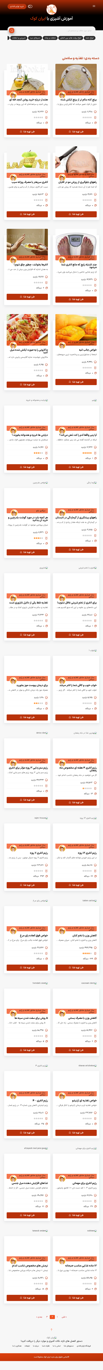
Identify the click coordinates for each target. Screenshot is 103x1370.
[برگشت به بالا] (51, 1330)
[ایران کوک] (51, 10)
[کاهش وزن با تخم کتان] (90, 900)
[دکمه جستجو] (11, 30)
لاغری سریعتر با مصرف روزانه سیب (30, 182)
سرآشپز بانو (40, 510)
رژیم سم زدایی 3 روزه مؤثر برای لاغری (28, 768)
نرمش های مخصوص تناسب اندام (30, 1266)
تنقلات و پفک (50, 37)
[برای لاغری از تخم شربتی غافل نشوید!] (88, 567)
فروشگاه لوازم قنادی (84, 1346)
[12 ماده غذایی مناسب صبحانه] (92, 1230)
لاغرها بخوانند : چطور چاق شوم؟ (31, 265)
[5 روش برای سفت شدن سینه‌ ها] (40, 983)
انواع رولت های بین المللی (70, 37)
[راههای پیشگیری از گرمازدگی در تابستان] (92, 482)
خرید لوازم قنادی (17, 6)
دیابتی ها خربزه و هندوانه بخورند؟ (30, 435)
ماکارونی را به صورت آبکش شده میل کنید (29, 351)
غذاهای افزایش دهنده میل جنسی (30, 1183)
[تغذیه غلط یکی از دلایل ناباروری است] (44, 567)
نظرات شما (46, 1346)
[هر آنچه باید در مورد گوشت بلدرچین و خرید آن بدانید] (40, 482)
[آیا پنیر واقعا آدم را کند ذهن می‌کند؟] (94, 400)
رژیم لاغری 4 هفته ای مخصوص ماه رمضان (78, 769)
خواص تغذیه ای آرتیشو (84, 1101)
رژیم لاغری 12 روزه (87, 853)
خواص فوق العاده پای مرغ (34, 936)
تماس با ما (57, 1346)
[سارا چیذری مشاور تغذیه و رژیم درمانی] (61, 93)
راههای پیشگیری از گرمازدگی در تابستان (76, 518)
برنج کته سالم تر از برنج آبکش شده (79, 100)
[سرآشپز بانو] (13, 511)
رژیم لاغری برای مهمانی (84, 1183)
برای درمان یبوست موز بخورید (32, 685)
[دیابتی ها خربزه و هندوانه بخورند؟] (37, 400)
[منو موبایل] (93, 6)
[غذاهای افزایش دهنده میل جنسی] (36, 1148)
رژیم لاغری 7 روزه (39, 853)
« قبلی (64, 1317)
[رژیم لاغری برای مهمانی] (86, 1148)
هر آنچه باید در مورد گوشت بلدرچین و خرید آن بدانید (28, 519)
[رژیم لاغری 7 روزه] (41, 818)
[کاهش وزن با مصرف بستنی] (89, 983)
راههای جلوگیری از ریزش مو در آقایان (77, 182)
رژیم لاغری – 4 (40, 1101)
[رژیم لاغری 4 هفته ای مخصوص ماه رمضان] (85, 733)
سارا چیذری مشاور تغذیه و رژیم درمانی (81, 92)
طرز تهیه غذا (78, 131)
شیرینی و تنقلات (18, 37)
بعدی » (39, 1317)
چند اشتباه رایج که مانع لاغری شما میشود (79, 266)
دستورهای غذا (69, 1346)
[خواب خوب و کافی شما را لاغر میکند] (93, 650)
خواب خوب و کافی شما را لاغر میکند (78, 685)
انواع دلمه (90, 37)
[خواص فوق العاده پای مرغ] (40, 900)
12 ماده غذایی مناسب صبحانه (81, 1266)
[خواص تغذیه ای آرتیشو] (88, 1065)
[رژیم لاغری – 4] (41, 1065)
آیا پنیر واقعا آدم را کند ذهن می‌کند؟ (78, 435)
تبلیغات (27, 1346)
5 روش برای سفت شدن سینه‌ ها (31, 1018)
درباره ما (36, 1346)
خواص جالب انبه (88, 350)
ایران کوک (38, 19)
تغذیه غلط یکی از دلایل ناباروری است (28, 603)
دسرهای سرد (35, 37)
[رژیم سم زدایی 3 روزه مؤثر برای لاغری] (42, 733)
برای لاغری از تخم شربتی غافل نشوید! (77, 603)
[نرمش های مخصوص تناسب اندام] (40, 1230)
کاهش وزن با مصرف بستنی (82, 1018)
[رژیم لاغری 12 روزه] (88, 818)
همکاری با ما (16, 1346)
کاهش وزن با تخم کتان (84, 936)
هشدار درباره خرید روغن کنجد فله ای (28, 100)
